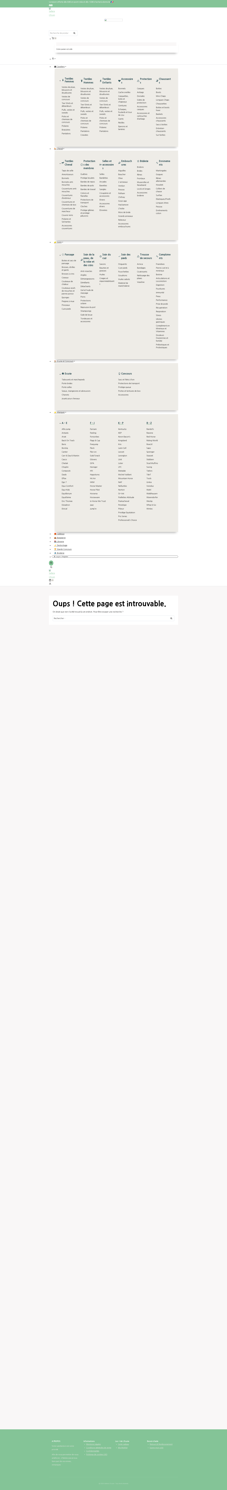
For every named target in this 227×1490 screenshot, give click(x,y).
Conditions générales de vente (98, 1448)
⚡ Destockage (60, 545)
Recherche (75, 33)
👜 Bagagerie (60, 538)
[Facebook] (50, 5)
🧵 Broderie (59, 553)
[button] (55, 59)
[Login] (115, 59)
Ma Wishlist (122, 1448)
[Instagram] (51, 5)
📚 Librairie (59, 541)
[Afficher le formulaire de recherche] (51, 567)
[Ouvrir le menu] (51, 563)
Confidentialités (92, 1451)
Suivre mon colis (156, 1448)
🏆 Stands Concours (63, 549)
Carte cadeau (123, 1444)
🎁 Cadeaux (59, 534)
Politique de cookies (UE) (96, 1454)
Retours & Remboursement (161, 1444)
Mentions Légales (93, 1444)
